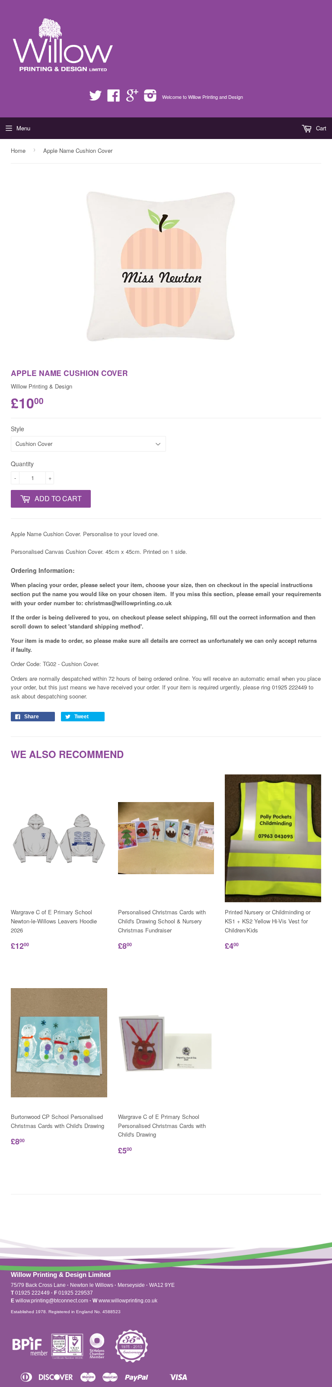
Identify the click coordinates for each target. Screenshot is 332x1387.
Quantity (22, 463)
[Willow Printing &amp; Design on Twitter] (95, 98)
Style (17, 428)
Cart (320, 128)
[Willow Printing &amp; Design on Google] (132, 98)
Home (18, 150)
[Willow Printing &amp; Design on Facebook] (113, 98)
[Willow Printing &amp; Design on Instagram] (150, 98)
